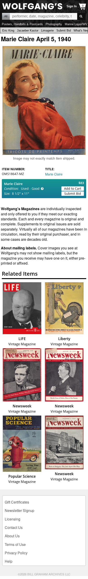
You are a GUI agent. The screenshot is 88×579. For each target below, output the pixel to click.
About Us (12, 535)
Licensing (12, 519)
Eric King (8, 30)
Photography (54, 24)
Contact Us (14, 527)
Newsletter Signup (19, 510)
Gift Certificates (17, 502)
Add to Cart (72, 188)
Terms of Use (15, 544)
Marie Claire (54, 174)
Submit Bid (63, 30)
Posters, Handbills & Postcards (22, 24)
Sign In (72, 6)
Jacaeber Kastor (27, 30)
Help (8, 561)
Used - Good (30, 188)
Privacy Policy (16, 552)
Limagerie (47, 30)
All (5, 16)
